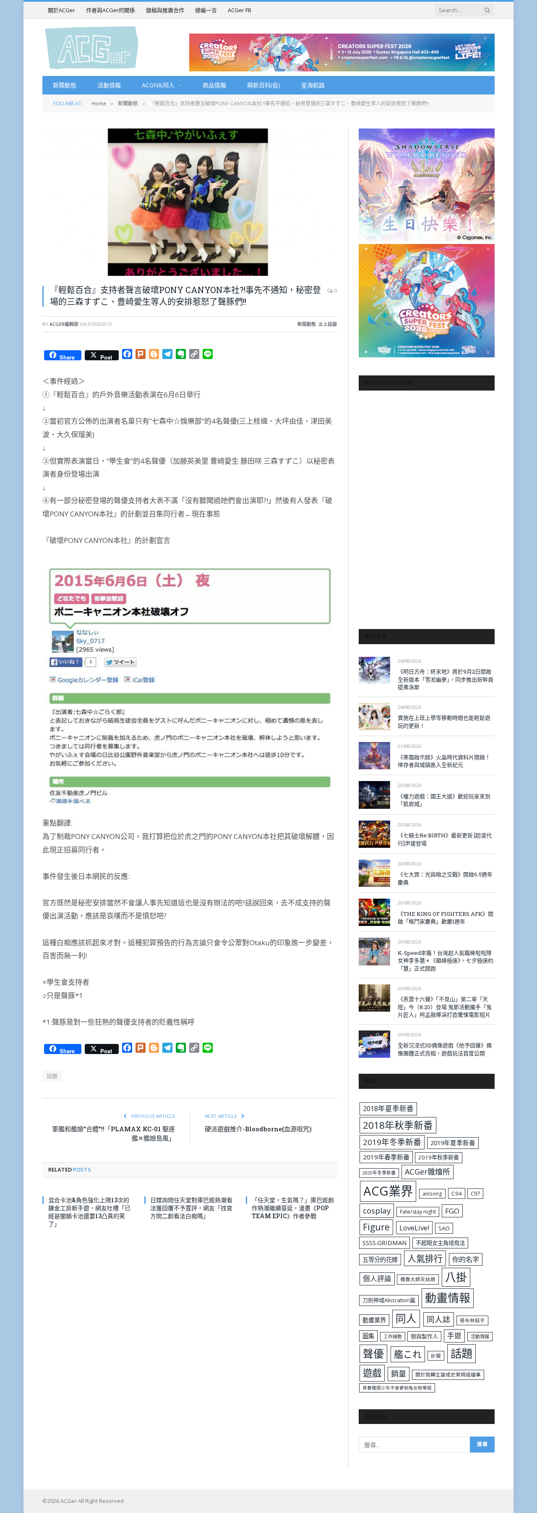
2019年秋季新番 (438, 1157)
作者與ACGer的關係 (110, 10)
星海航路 (313, 85)
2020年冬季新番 (379, 1172)
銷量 (398, 1374)
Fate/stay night (418, 1211)
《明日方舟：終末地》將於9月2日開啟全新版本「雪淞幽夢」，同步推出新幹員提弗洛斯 (445, 679)
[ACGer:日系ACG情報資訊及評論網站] (91, 47)
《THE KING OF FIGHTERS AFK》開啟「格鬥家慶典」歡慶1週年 (445, 918)
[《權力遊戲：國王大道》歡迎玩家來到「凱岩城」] (374, 794)
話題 (52, 1076)
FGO (452, 1211)
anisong (432, 1193)
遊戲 (372, 1372)
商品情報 (214, 85)
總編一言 (206, 10)
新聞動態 (64, 85)
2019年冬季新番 (392, 1142)
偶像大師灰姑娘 (417, 1279)
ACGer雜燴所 (427, 1172)
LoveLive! (414, 1227)
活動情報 (109, 85)
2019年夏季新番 (452, 1142)
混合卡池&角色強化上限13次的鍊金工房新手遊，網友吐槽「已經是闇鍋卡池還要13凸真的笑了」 (89, 1212)
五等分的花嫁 (380, 1260)
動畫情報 (447, 1298)
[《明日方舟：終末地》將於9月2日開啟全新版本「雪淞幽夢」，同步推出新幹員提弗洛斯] (374, 670)
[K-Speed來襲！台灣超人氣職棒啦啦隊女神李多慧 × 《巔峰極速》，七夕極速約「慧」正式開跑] (374, 951)
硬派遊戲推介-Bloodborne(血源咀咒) (258, 1129)
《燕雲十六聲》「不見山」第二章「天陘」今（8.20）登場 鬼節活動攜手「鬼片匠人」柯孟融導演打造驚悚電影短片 (445, 1006)
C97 (475, 1193)
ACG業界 (388, 1191)
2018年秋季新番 (398, 1125)
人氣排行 (425, 1258)
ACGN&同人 (158, 85)
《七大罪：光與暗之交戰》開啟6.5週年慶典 (445, 878)
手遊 (454, 1335)
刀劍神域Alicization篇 (388, 1300)
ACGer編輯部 (64, 324)
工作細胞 (392, 1336)
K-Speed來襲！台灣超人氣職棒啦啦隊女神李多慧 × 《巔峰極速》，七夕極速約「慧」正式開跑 (445, 960)
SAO (444, 1228)
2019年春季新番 (386, 1157)
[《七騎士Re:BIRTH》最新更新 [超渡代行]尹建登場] (374, 834)
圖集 (368, 1336)
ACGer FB (239, 10)
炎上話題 (327, 324)
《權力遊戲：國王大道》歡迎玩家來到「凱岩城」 (444, 800)
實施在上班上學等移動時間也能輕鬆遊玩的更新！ (444, 721)
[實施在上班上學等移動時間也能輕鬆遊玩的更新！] (374, 716)
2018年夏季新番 (388, 1108)
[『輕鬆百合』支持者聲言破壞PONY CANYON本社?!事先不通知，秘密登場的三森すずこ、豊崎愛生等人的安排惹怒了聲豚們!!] (189, 202)
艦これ (408, 1354)
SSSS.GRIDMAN (384, 1242)
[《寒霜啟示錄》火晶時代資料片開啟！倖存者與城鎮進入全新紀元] (374, 755)
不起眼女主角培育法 (440, 1243)
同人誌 (439, 1319)
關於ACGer (61, 10)
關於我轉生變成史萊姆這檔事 (448, 1374)
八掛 (456, 1277)
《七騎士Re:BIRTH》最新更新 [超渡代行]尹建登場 (445, 839)
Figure (376, 1227)
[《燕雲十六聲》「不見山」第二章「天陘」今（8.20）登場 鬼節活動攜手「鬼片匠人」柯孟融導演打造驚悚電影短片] (374, 998)
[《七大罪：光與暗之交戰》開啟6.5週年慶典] (374, 873)
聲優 (373, 1354)
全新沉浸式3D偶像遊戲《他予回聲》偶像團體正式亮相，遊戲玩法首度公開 (445, 1049)
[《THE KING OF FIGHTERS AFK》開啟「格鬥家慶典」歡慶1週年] (374, 912)
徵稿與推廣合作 (165, 10)
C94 (456, 1193)
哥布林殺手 (472, 1320)
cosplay (377, 1210)
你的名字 (465, 1259)
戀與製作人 (424, 1336)
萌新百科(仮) (263, 85)
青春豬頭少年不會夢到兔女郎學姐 (397, 1388)
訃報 (436, 1356)
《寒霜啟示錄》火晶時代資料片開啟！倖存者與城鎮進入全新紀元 (444, 761)
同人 (406, 1318)
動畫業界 (374, 1320)
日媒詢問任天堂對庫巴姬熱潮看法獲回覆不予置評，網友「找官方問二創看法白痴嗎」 (191, 1208)
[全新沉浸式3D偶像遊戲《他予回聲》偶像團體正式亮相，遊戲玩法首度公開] (374, 1044)
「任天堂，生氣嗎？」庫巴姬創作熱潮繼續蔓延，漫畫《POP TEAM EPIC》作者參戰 (293, 1208)
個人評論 (377, 1278)
